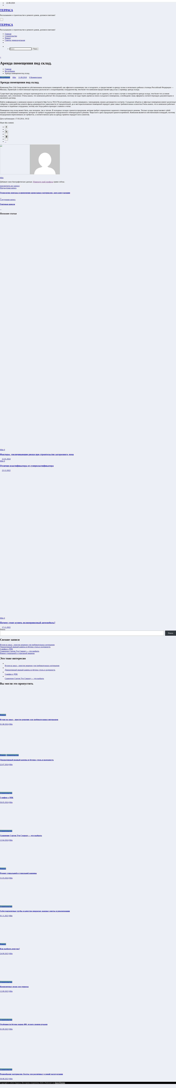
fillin (14, 77)
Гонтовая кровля (7, 204)
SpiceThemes (60, 1083)
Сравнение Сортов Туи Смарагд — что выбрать (19, 651)
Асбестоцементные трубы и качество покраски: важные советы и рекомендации (35, 911)
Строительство (11, 36)
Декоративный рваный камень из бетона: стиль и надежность (25, 647)
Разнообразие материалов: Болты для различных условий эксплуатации (31, 1074)
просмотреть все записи (10, 186)
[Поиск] (5, 46)
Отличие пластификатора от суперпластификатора (27, 465)
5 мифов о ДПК (6, 649)
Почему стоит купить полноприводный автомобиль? (27, 622)
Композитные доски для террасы (14, 987)
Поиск (2, 629)
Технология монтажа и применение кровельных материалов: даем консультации (35, 193)
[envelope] (6, 134)
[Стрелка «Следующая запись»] (0, 209)
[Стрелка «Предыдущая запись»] (0, 197)
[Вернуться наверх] (0, 1087)
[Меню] (1, 19)
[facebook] (6, 127)
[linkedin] (6, 131)
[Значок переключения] (0, 55)
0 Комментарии (35, 77)
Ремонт (8, 38)
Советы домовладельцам (15, 40)
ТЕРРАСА (6, 10)
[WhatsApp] (6, 139)
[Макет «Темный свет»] (0, 53)
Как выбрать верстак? (10, 949)
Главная (8, 34)
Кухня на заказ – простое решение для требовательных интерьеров (27, 645)
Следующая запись (7, 200)
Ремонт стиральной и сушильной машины (17, 653)
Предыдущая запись (8, 188)
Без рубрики (5, 77)
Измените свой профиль (43, 182)
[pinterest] (6, 136)
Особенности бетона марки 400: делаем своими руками (23, 1024)
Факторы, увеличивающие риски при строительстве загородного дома (37, 454)
